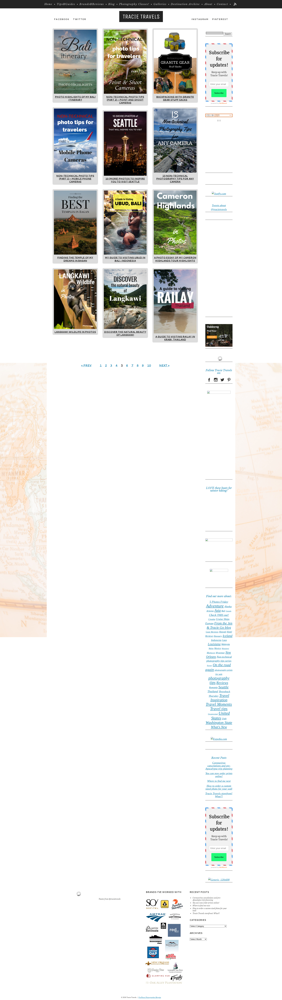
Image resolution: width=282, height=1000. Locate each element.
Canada (228, 611)
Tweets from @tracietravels (110, 899)
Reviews (222, 683)
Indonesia (216, 640)
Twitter (79, 19)
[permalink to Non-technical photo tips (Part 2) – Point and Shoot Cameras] (125, 92)
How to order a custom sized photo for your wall (218, 787)
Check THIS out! (219, 615)
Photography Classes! (134, 4)
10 (149, 365)
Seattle (223, 687)
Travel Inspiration (219, 697)
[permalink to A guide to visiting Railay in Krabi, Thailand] (175, 332)
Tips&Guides (66, 4)
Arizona (210, 611)
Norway (209, 665)
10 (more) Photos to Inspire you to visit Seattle (125, 180)
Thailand (213, 691)
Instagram (199, 19)
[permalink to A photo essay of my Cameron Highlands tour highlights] (175, 253)
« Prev (86, 365)
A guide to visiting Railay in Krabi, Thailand (175, 338)
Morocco (211, 653)
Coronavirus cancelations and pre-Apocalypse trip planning (218, 765)
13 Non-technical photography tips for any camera (175, 178)
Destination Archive (185, 4)
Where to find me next (219, 780)
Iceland (227, 636)
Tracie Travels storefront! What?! (218, 795)
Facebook (61, 19)
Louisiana (214, 644)
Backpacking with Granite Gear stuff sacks (175, 98)
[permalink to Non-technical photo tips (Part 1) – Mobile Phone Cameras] (75, 171)
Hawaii (222, 632)
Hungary (218, 636)
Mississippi (225, 648)
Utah (224, 718)
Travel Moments (219, 704)
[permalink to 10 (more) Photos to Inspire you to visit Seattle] (125, 174)
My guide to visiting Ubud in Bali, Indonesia (125, 259)
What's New (219, 727)
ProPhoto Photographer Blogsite (150, 997)
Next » (164, 365)
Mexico (217, 648)
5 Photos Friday (219, 601)
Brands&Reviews (91, 4)
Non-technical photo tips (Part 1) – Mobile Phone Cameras (75, 178)
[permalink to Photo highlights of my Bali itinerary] (75, 92)
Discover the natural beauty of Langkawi (125, 333)
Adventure (215, 605)
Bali (223, 611)
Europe (209, 623)
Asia (217, 610)
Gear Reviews (212, 632)
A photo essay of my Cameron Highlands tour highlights (175, 259)
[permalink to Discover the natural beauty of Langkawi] (125, 328)
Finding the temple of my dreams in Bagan (75, 259)
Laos (224, 640)
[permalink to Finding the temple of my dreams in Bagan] (75, 253)
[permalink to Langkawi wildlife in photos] (75, 328)
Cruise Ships (222, 619)
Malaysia (225, 644)
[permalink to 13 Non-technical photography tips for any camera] (175, 171)
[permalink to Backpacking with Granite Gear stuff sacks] (175, 92)
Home (48, 4)
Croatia (211, 619)
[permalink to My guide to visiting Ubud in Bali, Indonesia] (125, 253)
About (208, 4)
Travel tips (219, 708)
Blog (111, 4)
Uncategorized (213, 714)
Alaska (228, 606)
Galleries (159, 4)
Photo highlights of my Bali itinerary (75, 98)
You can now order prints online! (218, 775)
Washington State (219, 722)
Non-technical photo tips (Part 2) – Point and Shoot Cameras (125, 99)
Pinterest (220, 19)
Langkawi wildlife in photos (75, 331)
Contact (222, 4)
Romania (213, 687)
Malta (211, 648)
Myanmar (220, 653)
